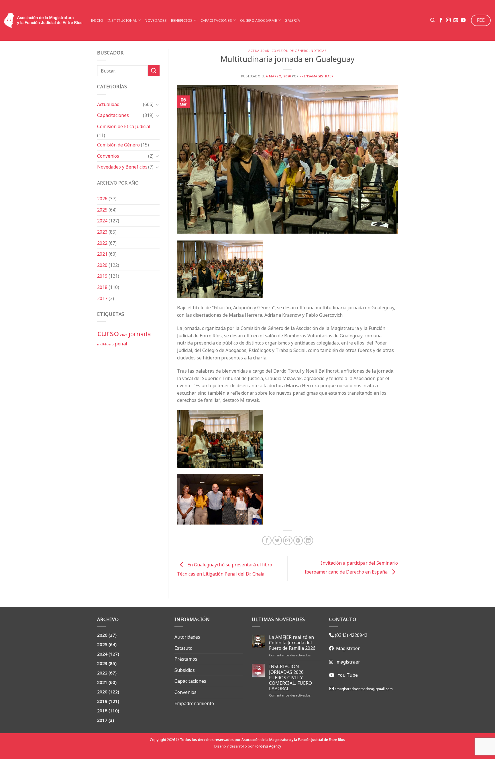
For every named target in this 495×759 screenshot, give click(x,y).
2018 (102, 287)
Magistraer (347, 648)
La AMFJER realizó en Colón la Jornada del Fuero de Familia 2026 (292, 643)
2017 (102, 298)
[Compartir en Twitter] (277, 540)
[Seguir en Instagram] (448, 20)
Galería (292, 20)
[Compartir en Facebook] (267, 540)
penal (121, 343)
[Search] (432, 20)
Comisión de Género (118, 144)
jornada (140, 333)
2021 (102, 254)
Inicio (97, 20)
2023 (102, 232)
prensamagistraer (316, 76)
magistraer (348, 662)
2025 (102, 210)
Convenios (108, 156)
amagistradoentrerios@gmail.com (363, 688)
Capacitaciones (216, 20)
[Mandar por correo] (287, 540)
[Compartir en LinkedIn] (308, 540)
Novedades (156, 20)
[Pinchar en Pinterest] (298, 540)
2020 (102, 265)
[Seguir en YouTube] (463, 20)
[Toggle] (157, 104)
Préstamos (185, 659)
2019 (102, 276)
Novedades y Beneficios (122, 167)
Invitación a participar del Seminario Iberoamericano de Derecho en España (351, 567)
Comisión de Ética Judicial (123, 126)
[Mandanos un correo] (455, 20)
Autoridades (187, 637)
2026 (102, 198)
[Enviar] (153, 70)
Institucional (122, 20)
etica (123, 335)
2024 (102, 220)
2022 (102, 243)
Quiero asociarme (258, 20)
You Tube (348, 675)
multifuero (105, 344)
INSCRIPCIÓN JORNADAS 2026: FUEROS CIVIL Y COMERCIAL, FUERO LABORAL (290, 677)
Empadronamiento (194, 703)
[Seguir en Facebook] (441, 20)
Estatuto (183, 648)
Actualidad (108, 104)
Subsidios (184, 670)
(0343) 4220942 (350, 635)
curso (108, 333)
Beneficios (182, 20)
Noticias (318, 51)
